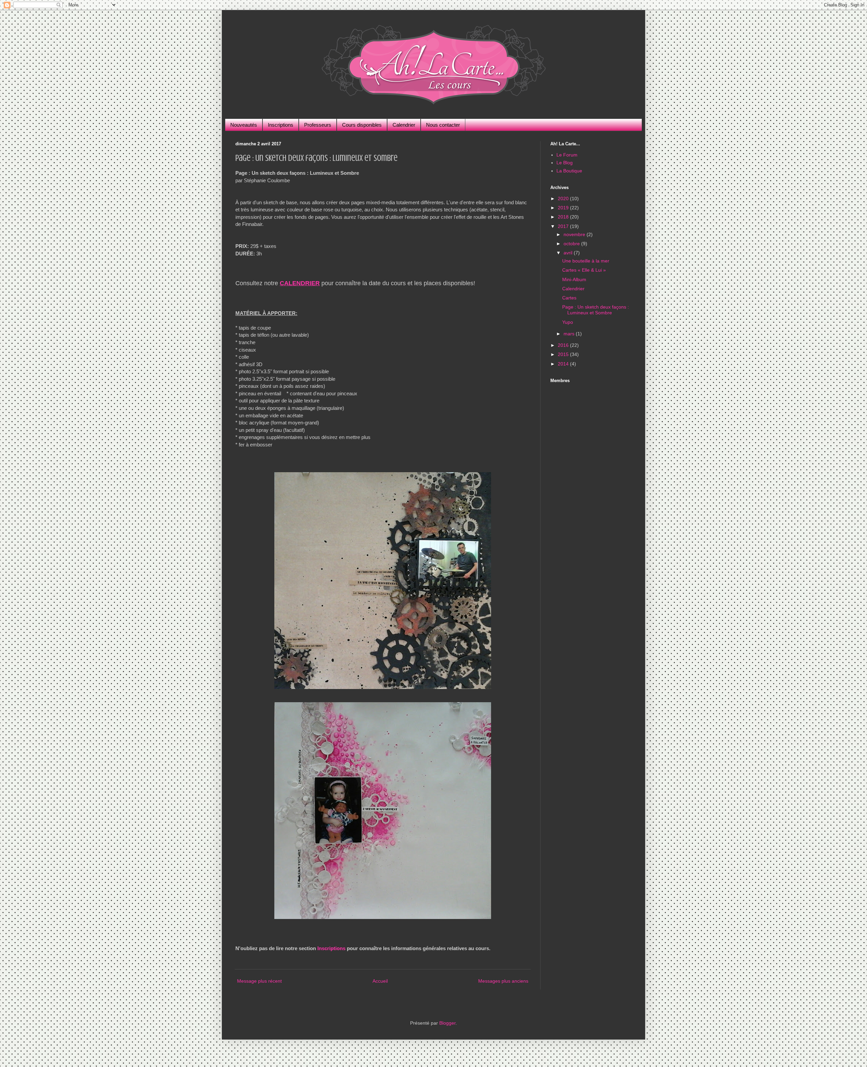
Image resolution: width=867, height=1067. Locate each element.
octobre (572, 243)
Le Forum (566, 155)
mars (570, 333)
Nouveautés (243, 125)
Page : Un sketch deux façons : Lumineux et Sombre (595, 309)
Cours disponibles (362, 125)
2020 (564, 198)
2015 (564, 354)
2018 (564, 216)
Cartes (569, 297)
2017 (564, 226)
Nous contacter (443, 125)
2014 (564, 364)
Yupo (567, 322)
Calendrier (404, 125)
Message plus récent (259, 981)
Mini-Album (574, 279)
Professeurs (317, 125)
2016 (564, 345)
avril (569, 252)
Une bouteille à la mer (585, 261)
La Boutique (569, 170)
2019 (564, 207)
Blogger (447, 1023)
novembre (575, 234)
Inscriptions (280, 125)
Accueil (380, 981)
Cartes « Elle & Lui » (584, 270)
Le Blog (564, 162)
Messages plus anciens (503, 981)
